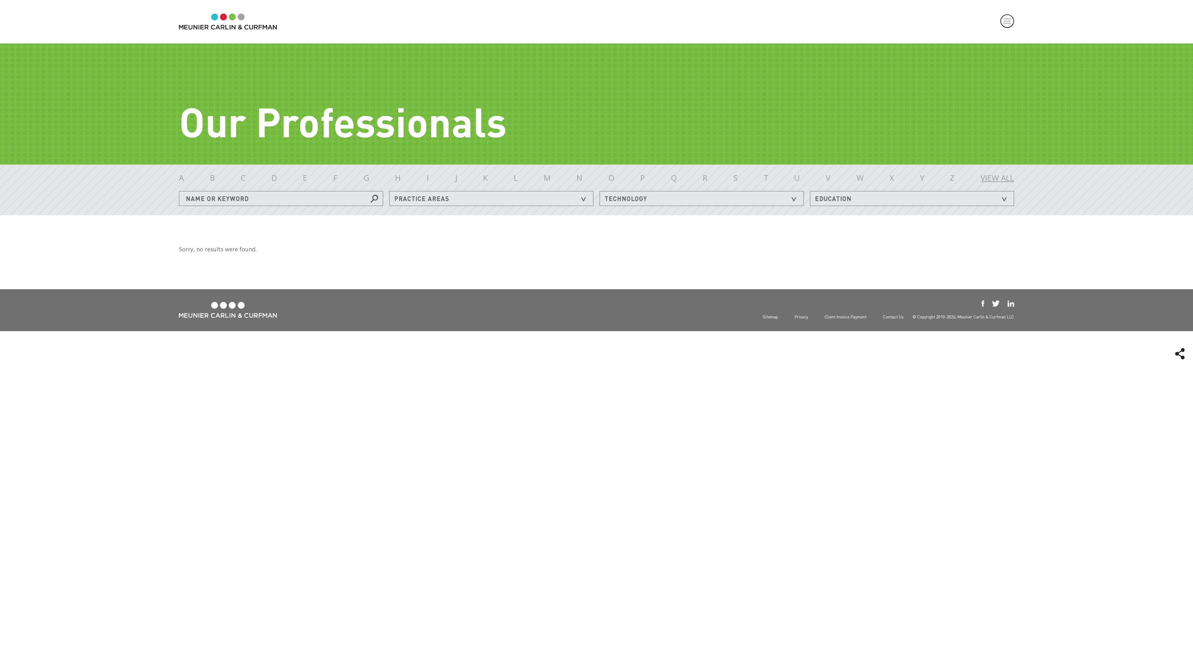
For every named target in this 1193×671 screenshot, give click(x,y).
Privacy (801, 316)
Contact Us (893, 316)
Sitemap (770, 316)
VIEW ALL (997, 178)
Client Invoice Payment (845, 316)
